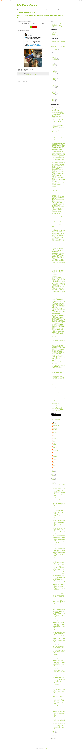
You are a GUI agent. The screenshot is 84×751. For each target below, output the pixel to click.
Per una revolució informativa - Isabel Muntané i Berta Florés (58, 251)
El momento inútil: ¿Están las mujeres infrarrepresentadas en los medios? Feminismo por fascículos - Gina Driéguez (58, 318)
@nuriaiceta (55, 423)
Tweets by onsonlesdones (55, 419)
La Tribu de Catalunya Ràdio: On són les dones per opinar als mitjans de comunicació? (58, 353)
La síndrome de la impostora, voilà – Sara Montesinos (58, 381)
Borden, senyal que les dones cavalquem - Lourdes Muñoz (58, 131)
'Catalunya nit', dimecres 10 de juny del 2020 (59, 598)
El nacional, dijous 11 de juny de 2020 (59, 571)
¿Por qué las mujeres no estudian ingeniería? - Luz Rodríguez (57, 211)
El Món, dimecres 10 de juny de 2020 (59, 600)
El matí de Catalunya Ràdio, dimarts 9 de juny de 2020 (59, 663)
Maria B (54, 444)
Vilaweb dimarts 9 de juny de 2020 (58, 646)
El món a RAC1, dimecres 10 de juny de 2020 (59, 620)
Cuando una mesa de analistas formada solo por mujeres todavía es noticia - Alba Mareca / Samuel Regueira (58, 107)
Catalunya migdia (55, 59)
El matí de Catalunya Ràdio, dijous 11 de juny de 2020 (59, 589)
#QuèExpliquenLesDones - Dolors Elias (58, 230)
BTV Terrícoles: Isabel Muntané (57, 323)
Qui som (53, 34)
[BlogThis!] (25, 73)
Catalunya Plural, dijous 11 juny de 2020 (58, 591)
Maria (54, 446)
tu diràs (53, 101)
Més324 (53, 91)
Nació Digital (54, 93)
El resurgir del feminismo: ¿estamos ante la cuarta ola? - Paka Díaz (58, 213)
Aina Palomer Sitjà (56, 425)
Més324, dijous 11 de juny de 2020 (58, 564)
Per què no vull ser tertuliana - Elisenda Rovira (58, 287)
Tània (54, 453)
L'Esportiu (53, 83)
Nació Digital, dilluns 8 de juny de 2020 (59, 695)
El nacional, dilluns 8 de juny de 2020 (59, 671)
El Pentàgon (54, 72)
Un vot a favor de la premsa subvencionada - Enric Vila (56, 392)
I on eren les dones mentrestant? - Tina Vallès (58, 150)
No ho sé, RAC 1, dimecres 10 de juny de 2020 (59, 605)
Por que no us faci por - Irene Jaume (58, 196)
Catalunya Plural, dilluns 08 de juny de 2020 (59, 690)
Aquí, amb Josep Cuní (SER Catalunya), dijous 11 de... (59, 578)
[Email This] (24, 73)
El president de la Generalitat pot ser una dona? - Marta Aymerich (58, 282)
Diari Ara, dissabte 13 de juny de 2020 (59, 528)
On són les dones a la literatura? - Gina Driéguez (58, 258)
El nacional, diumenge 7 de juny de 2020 (58, 701)
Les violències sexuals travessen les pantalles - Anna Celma (57, 168)
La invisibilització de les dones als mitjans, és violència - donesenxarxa (58, 133)
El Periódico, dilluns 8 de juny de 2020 (59, 688)
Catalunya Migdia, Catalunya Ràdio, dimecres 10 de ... (58, 612)
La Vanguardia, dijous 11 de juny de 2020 (58, 585)
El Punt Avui (54, 74)
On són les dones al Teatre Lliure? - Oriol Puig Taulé (58, 236)
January (54, 734)
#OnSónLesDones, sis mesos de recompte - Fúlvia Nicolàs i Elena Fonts (58, 278)
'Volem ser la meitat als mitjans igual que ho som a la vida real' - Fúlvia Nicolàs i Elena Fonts (58, 263)
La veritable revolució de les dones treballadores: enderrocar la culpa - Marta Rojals (58, 387)
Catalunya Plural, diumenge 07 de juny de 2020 (59, 707)
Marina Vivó (55, 447)
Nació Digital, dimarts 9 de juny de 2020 (58, 665)
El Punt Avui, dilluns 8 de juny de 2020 (59, 693)
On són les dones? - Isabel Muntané (57, 345)
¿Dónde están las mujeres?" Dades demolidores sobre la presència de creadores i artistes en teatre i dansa (58, 224)
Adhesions (53, 33)
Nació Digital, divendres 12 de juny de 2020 (59, 559)
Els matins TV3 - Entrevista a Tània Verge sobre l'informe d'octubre (58, 313)
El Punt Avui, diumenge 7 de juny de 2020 (58, 714)
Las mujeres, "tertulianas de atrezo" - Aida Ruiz (58, 300)
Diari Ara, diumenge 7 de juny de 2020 (59, 719)
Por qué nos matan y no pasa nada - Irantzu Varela (58, 170)
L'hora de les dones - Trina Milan (57, 344)
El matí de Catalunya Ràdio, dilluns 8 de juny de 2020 (58, 684)
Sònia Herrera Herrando (57, 452)
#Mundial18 (54, 53)
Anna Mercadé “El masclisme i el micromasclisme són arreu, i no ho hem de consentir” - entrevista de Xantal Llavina (58, 248)
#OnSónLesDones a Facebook (57, 26)
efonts (54, 461)
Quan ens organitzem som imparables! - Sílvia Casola (58, 341)
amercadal (55, 456)
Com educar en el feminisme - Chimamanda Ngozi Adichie (57, 275)
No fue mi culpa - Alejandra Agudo (57, 208)
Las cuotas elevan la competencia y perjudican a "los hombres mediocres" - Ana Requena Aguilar (58, 272)
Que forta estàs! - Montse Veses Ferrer (58, 164)
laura (54, 465)
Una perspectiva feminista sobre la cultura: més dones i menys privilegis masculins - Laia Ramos (58, 260)
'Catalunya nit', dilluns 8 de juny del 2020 (58, 668)
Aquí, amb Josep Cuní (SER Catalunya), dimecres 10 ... (59, 610)
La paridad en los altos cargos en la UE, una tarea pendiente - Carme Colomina (58, 119)
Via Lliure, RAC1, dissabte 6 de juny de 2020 (59, 724)
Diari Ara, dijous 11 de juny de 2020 (58, 596)
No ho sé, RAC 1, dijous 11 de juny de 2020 (59, 573)
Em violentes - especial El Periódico (57, 308)
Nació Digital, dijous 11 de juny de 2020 (58, 593)
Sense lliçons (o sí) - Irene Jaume (57, 298)
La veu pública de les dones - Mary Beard (58, 153)
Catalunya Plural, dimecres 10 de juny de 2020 (59, 618)
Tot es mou (54, 98)
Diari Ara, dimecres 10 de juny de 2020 (59, 632)
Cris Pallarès (55, 432)
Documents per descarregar (56, 35)
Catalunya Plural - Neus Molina (57, 229)
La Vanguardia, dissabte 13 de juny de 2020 (59, 517)
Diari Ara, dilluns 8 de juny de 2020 (58, 697)
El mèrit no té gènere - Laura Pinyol (57, 333)
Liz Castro (54, 438)
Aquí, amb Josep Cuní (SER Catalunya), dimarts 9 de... (59, 654)
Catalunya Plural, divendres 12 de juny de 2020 (59, 555)
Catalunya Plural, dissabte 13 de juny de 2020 (59, 521)
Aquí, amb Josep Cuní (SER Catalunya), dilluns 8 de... (59, 680)
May (53, 730)
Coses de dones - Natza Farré (57, 209)
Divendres (53, 66)
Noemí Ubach (55, 450)
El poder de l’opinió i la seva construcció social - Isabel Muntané (58, 285)
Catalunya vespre (55, 61)
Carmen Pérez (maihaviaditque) (58, 431)
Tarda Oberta (54, 95)
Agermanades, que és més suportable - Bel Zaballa (58, 183)
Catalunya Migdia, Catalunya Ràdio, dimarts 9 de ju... (58, 644)
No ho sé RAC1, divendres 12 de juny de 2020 (59, 538)
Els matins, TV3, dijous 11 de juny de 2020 (58, 580)
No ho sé (36, 74)
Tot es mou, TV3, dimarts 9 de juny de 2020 (59, 641)
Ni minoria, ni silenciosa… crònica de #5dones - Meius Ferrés (58, 363)
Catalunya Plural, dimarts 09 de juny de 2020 (59, 656)
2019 (53, 735)
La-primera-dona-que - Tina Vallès (57, 396)
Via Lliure (53, 99)
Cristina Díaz (55, 434)
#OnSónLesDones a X (55, 24)
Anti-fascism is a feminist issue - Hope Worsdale (58, 166)
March (54, 732)
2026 (53, 471)
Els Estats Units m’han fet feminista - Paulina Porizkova (57, 238)
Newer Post (20, 108)
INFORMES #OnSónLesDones (56, 31)
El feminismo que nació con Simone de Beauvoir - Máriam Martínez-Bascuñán (58, 112)
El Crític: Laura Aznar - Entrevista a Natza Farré (58, 310)
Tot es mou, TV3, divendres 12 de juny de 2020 (59, 536)
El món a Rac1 (54, 77)
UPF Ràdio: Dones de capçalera (57, 367)
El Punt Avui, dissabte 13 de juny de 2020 (58, 523)
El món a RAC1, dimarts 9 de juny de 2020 (58, 658)
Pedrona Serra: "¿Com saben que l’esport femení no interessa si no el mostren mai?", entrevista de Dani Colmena (58, 253)
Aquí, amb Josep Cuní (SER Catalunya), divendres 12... (59, 546)
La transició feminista (55, 195)
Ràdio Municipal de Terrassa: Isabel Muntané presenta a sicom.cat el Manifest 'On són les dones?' (58, 347)
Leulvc (54, 437)
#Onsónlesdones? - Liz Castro (57, 376)
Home (33, 108)
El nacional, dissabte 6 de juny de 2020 (59, 720)
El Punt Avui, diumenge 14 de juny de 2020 (59, 499)
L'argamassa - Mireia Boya (56, 134)
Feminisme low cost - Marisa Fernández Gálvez (58, 123)
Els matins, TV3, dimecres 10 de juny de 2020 (58, 616)
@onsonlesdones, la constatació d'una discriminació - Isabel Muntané (58, 351)
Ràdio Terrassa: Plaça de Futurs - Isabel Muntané (58, 327)
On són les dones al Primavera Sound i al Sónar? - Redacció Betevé (58, 245)
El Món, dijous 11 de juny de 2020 (58, 566)
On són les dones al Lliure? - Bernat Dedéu (57, 232)
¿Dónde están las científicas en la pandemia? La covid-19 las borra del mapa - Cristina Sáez (58, 109)
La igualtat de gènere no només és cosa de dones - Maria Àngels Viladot (58, 216)
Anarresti (54, 426)
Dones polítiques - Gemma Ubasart (57, 187)
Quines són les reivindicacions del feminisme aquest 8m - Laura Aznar (57, 384)
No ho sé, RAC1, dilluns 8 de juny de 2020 (58, 673)
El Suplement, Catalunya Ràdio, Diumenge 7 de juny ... (58, 705)
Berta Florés (55, 429)
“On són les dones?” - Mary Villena (57, 402)
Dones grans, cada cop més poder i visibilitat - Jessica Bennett (58, 114)
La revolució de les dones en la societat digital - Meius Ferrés (58, 296)
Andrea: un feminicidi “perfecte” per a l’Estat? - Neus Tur (58, 198)
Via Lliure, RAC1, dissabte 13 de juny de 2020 (58, 513)
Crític (53, 63)
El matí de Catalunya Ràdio (56, 76)
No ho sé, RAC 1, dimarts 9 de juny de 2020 (59, 639)
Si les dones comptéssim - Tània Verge (58, 217)
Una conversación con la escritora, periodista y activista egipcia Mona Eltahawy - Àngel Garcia (57, 125)
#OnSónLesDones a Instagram (57, 23)
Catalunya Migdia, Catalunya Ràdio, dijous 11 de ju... (58, 576)
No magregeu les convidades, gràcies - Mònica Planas (58, 137)
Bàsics (53, 57)
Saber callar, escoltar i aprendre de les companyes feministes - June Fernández (58, 302)
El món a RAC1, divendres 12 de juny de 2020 (59, 540)
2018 (53, 737)
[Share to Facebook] (27, 73)
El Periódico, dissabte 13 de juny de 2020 (58, 511)
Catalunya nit (54, 60)
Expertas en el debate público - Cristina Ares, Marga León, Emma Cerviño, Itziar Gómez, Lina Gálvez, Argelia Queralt (58, 155)
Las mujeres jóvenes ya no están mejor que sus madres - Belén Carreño (58, 234)
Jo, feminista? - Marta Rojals (56, 184)
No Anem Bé (33, 74)
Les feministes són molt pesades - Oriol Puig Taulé (58, 163)
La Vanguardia (54, 86)
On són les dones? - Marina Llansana (58, 349)
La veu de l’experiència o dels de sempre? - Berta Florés (57, 176)
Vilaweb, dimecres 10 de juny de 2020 (59, 630)
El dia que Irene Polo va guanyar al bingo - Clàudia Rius (58, 336)
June (54, 483)
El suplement (54, 78)
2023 (53, 475)
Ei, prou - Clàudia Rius (55, 337)
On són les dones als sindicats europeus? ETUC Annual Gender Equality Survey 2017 (58, 240)
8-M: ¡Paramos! (54, 181)
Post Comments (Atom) (25, 109)
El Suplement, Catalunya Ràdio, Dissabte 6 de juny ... (58, 726)
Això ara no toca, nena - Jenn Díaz (57, 214)
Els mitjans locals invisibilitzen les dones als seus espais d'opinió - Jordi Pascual (58, 332)
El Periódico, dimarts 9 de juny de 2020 (59, 650)
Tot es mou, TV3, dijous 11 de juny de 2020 (59, 570)
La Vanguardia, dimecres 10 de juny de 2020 (59, 623)
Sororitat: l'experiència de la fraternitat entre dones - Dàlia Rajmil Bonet (58, 256)
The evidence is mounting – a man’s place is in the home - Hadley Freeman (58, 202)
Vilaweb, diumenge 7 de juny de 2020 (59, 717)
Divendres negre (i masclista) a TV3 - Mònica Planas (58, 307)
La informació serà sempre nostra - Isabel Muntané (57, 186)
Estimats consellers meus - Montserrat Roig (58, 342)
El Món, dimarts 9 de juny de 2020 (58, 635)
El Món (53, 70)
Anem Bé (62, 48)
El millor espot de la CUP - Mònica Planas (58, 311)
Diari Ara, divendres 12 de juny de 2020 (58, 563)
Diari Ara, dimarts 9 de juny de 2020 (58, 647)
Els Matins (53, 79)
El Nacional (54, 71)
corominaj (54, 459)
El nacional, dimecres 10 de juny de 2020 (58, 603)
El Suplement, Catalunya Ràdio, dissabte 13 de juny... (58, 515)
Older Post (46, 108)
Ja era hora (56, 49)
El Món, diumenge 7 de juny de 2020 (58, 699)
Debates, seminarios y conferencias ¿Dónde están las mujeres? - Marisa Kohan (58, 243)
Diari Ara (53, 64)
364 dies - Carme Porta (55, 276)
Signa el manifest (54, 32)
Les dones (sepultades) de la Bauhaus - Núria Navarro (58, 129)
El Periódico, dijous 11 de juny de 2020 (59, 583)
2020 (53, 479)
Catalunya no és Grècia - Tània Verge (58, 377)
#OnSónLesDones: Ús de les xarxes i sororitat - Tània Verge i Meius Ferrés (58, 325)
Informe (53, 81)
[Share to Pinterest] (28, 73)
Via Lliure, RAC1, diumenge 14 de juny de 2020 (59, 489)
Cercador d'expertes (55, 40)
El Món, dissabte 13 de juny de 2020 (58, 509)
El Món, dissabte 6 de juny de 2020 (58, 721)
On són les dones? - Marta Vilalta (57, 334)
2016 (53, 739)
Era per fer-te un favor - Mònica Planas (58, 269)
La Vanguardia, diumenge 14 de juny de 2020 (59, 495)
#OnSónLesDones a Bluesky (56, 25)
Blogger (46, 748)
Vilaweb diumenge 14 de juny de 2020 (59, 503)
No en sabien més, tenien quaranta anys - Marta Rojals (58, 398)
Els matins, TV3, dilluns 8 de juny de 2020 (58, 682)
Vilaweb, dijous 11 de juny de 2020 (58, 595)
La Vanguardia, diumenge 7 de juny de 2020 (59, 712)
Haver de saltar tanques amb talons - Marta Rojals (58, 174)
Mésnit (53, 92)
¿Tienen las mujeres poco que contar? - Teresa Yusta (58, 267)
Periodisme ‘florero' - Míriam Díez (57, 294)
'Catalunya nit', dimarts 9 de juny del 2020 (59, 634)
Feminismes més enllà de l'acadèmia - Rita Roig (58, 172)
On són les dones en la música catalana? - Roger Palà (58, 219)
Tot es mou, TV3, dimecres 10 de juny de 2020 (59, 614)
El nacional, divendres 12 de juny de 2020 (58, 530)
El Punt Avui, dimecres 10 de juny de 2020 (58, 629)
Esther (54, 435)
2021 (53, 478)
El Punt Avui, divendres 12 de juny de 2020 (59, 549)
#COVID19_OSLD (28, 74)
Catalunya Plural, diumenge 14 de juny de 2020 (59, 497)
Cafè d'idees (54, 58)
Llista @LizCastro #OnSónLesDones (57, 379)
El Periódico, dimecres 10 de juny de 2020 (59, 607)
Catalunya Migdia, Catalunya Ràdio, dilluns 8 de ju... (58, 678)
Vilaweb (53, 100)
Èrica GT (54, 455)
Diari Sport (53, 65)
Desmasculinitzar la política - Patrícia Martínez (58, 178)
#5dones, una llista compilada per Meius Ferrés (58, 42)
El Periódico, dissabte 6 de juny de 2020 (58, 728)
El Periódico (54, 73)
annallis (54, 458)
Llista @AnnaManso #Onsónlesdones (58, 378)
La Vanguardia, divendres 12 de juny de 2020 (59, 553)
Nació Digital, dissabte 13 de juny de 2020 (59, 525)
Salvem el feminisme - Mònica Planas (58, 303)
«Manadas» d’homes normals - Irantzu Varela (58, 200)
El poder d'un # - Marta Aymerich (57, 161)
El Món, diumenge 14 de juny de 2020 (59, 484)
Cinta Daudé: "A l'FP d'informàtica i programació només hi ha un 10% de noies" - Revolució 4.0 (58, 395)
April (54, 731)
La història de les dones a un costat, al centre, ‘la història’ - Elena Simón (58, 121)
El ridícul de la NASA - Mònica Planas (58, 127)
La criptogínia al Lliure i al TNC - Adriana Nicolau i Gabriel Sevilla (58, 410)
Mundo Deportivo (55, 90)
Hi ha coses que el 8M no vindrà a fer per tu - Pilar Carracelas (58, 390)
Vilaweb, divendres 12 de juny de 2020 (59, 561)
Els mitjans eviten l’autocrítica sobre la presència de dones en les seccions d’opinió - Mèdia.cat (58, 289)
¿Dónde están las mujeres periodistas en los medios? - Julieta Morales (58, 116)
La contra (53, 87)
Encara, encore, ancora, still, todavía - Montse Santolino (58, 160)
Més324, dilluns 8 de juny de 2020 (58, 666)
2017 (53, 738)
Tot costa (53, 97)
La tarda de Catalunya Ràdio (56, 88)
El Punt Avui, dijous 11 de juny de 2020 (59, 581)
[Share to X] (26, 73)
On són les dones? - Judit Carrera (57, 328)
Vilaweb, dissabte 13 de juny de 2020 (59, 526)
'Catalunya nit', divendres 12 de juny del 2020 (58, 533)
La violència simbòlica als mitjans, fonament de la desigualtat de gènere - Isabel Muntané (58, 315)
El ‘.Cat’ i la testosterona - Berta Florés (58, 375)
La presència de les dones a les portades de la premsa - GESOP (58, 280)
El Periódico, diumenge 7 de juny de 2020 (58, 709)
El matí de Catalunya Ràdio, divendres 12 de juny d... (59, 551)
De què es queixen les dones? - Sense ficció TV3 (58, 158)
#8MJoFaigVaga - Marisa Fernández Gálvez (57, 190)
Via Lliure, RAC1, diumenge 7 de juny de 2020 (59, 703)
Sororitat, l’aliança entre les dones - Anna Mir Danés (58, 226)
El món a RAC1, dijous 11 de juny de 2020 (58, 587)
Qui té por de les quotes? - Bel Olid (57, 355)
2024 (53, 474)
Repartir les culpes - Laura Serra (57, 194)
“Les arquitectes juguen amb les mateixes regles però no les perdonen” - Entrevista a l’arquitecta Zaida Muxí (58, 140)
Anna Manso (55, 428)
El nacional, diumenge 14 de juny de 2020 (58, 486)
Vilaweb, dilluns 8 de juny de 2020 (58, 696)
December (55, 480)
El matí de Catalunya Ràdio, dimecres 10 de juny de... (59, 625)
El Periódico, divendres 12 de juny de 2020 (59, 557)
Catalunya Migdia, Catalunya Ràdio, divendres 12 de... (58, 542)
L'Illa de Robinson (55, 84)
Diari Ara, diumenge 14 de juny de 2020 (58, 505)
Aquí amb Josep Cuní (55, 56)
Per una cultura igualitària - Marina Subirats (57, 330)
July (53, 482)
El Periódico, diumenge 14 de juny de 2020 (59, 493)
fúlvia (54, 462)
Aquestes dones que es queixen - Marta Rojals (58, 360)
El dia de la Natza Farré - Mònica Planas (58, 388)
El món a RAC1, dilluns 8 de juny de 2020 (58, 686)
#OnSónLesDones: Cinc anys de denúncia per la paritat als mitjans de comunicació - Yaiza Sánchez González (58, 365)
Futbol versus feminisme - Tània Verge (58, 371)
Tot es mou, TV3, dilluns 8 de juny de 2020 (59, 675)
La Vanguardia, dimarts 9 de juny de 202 (58, 661)
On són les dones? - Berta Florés (57, 361)
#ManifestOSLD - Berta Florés (56, 339)
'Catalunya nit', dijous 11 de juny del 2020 (58, 568)
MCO (54, 440)
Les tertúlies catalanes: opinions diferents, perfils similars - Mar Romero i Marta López (58, 373)
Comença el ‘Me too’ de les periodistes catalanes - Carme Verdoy (58, 400)
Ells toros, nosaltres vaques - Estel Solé (58, 270)
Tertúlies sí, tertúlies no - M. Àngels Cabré (58, 283)
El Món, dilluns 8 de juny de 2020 (58, 670)
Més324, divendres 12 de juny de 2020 (59, 531)
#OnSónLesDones (27, 5)
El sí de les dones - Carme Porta (57, 356)
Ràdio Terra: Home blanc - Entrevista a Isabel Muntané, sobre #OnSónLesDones (58, 305)
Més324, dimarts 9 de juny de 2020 (58, 642)
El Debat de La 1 (54, 68)
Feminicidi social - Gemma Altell (57, 117)
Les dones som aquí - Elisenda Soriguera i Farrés (58, 180)
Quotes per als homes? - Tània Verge (58, 368)
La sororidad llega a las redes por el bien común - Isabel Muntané (58, 358)
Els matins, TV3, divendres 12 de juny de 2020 (59, 544)
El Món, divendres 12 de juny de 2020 (59, 519)
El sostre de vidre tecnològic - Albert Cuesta (58, 152)
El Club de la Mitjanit (55, 67)
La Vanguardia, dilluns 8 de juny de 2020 (58, 692)
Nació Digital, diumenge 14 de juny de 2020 (59, 501)
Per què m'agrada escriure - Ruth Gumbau (57, 192)
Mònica (54, 441)
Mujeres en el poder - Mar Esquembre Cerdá (58, 207)
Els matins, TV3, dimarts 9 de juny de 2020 (59, 652)
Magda (54, 443)
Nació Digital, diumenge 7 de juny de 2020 (59, 716)
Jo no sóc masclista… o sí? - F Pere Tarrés (58, 227)
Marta (54, 449)
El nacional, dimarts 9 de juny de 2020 (59, 637)
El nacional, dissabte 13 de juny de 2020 (58, 507)
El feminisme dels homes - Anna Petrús (58, 135)
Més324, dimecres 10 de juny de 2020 (59, 601)
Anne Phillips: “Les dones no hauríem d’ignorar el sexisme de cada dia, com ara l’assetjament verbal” (58, 204)
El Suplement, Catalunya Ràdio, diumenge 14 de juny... (58, 491)
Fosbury (53, 80)
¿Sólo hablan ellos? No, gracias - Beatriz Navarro (58, 265)
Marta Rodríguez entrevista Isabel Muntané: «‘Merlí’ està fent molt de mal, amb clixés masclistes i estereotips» (58, 321)
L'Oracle (53, 85)
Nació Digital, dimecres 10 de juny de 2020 (59, 627)
